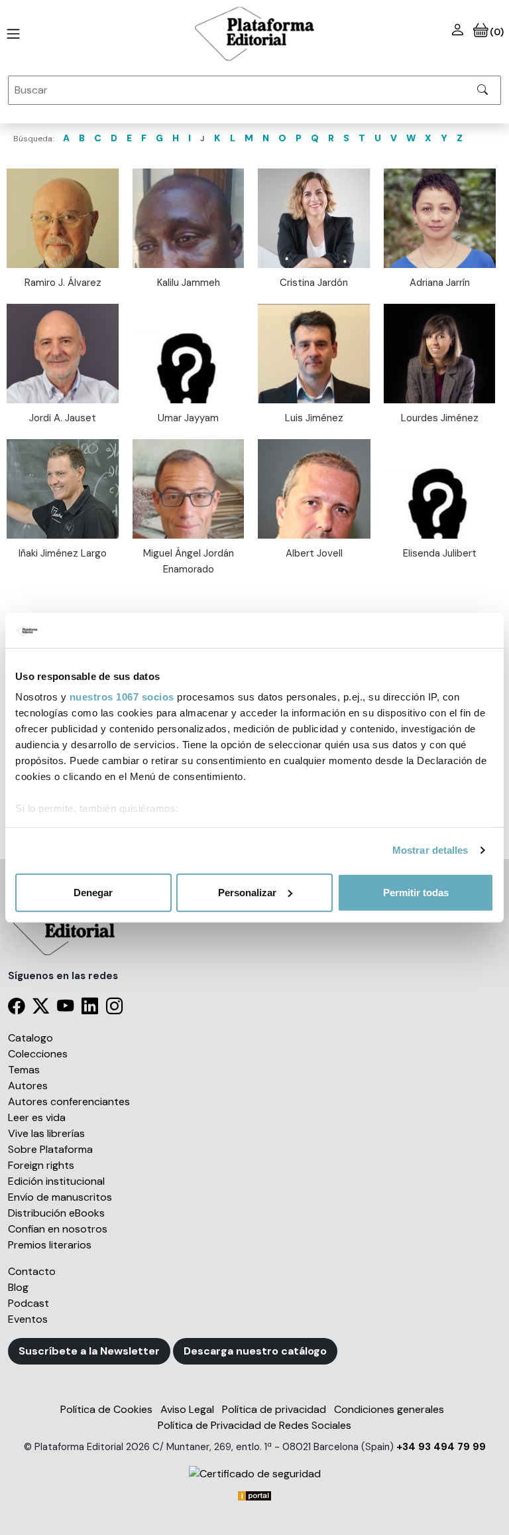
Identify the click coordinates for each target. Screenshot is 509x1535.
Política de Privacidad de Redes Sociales (254, 1425)
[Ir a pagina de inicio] (10, 34)
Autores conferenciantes (69, 1101)
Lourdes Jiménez (440, 418)
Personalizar (247, 892)
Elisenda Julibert (440, 553)
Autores (28, 1086)
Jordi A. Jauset (62, 418)
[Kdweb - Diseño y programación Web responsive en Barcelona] (254, 1495)
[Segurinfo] (254, 1473)
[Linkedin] (90, 1009)
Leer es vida (37, 1117)
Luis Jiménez (314, 418)
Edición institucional (56, 1181)
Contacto (32, 1271)
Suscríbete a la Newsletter (89, 1351)
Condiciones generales (389, 1409)
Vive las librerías (46, 1133)
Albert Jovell (314, 553)
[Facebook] (16, 1009)
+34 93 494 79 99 (441, 1446)
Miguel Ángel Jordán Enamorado (188, 561)
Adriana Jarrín (440, 282)
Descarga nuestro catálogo (255, 1351)
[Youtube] (65, 1009)
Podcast (28, 1303)
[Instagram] (114, 1009)
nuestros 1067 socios (122, 696)
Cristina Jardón (314, 282)
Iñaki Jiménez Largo (63, 553)
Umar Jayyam (188, 418)
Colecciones (38, 1054)
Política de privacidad (274, 1409)
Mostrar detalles (430, 850)
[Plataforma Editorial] (254, 33)
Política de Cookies (106, 1409)
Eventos (28, 1319)
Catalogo (30, 1038)
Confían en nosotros (57, 1229)
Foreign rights (41, 1165)
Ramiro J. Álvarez (63, 282)
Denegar (93, 892)
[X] (40, 1009)
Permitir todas (416, 892)
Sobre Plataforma (50, 1149)
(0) (496, 32)
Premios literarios (49, 1245)
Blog (18, 1287)
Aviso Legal (187, 1409)
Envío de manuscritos (60, 1197)
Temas (24, 1070)
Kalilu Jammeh (188, 282)
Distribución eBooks (56, 1213)
